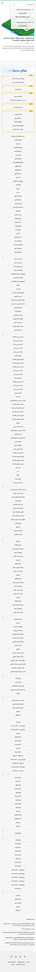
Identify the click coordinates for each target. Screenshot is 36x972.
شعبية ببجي (18, 441)
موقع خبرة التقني (18, 181)
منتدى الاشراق (18, 296)
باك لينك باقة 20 (18, 504)
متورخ (18, 188)
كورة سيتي (18, 682)
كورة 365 (18, 678)
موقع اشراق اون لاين (18, 125)
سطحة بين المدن (18, 626)
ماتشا (18, 475)
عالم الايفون (18, 166)
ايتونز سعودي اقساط (18, 359)
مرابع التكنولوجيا (18, 147)
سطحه (18, 623)
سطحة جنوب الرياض (18, 641)
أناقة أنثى (18, 185)
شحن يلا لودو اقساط (18, 363)
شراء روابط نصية (18, 266)
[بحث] (2, 3)
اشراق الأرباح (18, 252)
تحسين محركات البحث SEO (18, 100)
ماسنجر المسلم (18, 107)
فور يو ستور (18, 393)
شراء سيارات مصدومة (18, 668)
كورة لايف (18, 785)
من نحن (28, 962)
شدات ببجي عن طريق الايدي (18, 400)
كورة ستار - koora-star (18, 726)
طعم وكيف (18, 226)
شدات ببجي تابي (18, 348)
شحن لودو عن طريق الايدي (18, 438)
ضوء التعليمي (18, 114)
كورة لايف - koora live (18, 870)
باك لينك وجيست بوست (18, 304)
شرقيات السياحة (18, 244)
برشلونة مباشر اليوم (18, 704)
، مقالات (32, 34)
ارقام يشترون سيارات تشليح (18, 664)
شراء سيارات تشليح (18, 656)
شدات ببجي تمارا (18, 340)
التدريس (18, 289)
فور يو (18, 423)
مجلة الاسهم (18, 158)
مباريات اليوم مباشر (18, 548)
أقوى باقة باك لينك (18, 512)
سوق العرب (18, 500)
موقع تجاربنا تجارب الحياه (18, 519)
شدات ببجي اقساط (18, 337)
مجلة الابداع (18, 199)
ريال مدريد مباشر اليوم (18, 700)
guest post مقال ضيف (18, 497)
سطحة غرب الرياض (18, 638)
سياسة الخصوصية (20, 964)
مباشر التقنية (18, 237)
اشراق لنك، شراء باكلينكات (18, 274)
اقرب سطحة (18, 645)
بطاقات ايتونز (18, 445)
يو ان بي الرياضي (18, 315)
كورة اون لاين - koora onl (18, 759)
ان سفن (18, 143)
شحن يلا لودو (18, 434)
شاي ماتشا (18, 479)
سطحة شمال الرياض (18, 634)
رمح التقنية (18, 218)
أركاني (18, 233)
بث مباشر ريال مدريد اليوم (18, 689)
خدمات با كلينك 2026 (18, 515)
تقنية (18, 285)
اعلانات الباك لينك (18, 277)
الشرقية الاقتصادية (18, 162)
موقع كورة (18, 833)
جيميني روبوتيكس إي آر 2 (27, 929)
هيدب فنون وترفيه (18, 326)
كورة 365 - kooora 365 (18, 767)
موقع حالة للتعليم (18, 319)
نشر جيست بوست (18, 493)
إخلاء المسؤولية (21, 962)
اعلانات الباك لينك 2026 (18, 300)
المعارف (18, 211)
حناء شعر (18, 467)
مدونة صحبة (18, 241)
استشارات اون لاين (18, 207)
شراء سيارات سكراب (18, 653)
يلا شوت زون (18, 903)
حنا (18, 471)
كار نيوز (18, 177)
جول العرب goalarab (18, 686)
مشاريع (18, 527)
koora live (18, 741)
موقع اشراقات (18, 122)
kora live (18, 781)
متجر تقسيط (18, 378)
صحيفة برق (18, 118)
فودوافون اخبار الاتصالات (18, 281)
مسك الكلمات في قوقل (18, 136)
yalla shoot (18, 545)
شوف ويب (18, 155)
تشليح (18, 649)
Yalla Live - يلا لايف (18, 755)
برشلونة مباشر (18, 552)
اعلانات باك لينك (18, 530)
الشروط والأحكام (12, 962)
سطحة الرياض (18, 619)
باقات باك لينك (18, 270)
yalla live (18, 715)
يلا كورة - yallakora (18, 763)
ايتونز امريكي (18, 355)
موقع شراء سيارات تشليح (18, 660)
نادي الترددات (18, 203)
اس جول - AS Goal (18, 770)
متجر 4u (18, 396)
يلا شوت (18, 541)
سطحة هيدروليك (18, 630)
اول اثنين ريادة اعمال (18, 78)
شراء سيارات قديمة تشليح (18, 671)
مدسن (18, 192)
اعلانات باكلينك (18, 534)
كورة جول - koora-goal (18, 729)
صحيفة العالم (18, 330)
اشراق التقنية (18, 140)
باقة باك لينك (18, 96)
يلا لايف (18, 693)
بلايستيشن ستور (18, 449)
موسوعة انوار (18, 248)
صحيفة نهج (18, 173)
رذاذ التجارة (18, 222)
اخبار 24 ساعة (18, 322)
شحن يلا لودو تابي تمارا (18, 408)
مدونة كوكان (18, 170)
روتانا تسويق (18, 196)
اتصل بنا (13, 964)
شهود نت (18, 229)
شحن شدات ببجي (18, 426)
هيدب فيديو (18, 214)
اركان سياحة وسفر (18, 129)
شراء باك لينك (18, 259)
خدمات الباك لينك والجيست (18, 489)
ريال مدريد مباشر (18, 556)
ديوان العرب (18, 523)
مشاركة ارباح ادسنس (18, 82)
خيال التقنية (18, 151)
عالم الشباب (18, 89)
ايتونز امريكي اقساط (18, 415)
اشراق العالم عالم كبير (18, 292)
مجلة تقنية (18, 311)
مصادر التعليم (18, 307)
